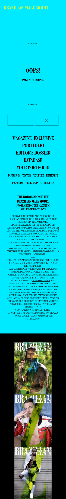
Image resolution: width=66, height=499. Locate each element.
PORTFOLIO (33, 145)
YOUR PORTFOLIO (33, 167)
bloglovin (32, 183)
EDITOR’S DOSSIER (33, 153)
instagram (14, 175)
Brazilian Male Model (26, 8)
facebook (17, 183)
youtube (38, 175)
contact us (47, 183)
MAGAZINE (22, 138)
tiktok (26, 175)
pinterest (52, 175)
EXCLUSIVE (44, 138)
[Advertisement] (33, 33)
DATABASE (33, 160)
